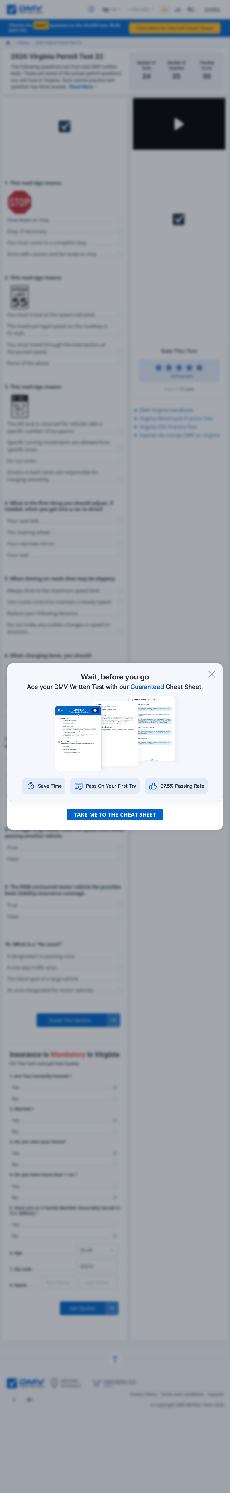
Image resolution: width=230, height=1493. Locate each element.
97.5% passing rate (182, 786)
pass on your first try (111, 786)
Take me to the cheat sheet (115, 814)
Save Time (50, 786)
